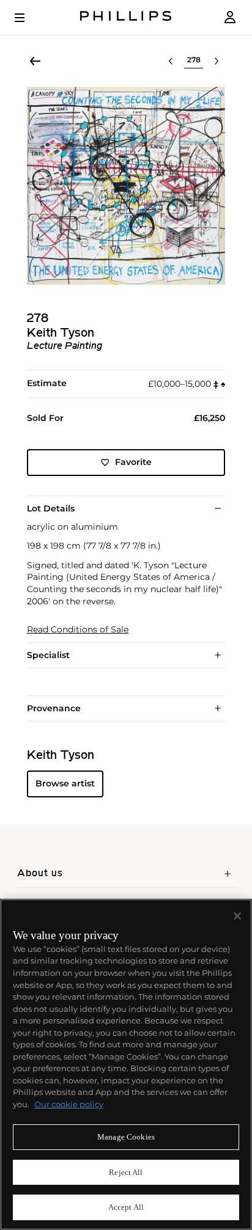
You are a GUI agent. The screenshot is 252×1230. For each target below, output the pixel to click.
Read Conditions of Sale (77, 629)
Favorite (133, 461)
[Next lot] (216, 61)
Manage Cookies (126, 1136)
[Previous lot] (170, 61)
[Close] (237, 915)
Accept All (126, 1207)
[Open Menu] (28, 17)
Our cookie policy (68, 1104)
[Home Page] (126, 17)
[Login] (230, 17)
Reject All (126, 1172)
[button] (126, 186)
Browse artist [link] (65, 783)
